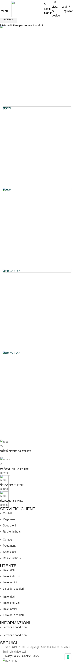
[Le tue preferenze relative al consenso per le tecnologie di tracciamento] (68, 657)
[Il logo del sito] (27, 8)
